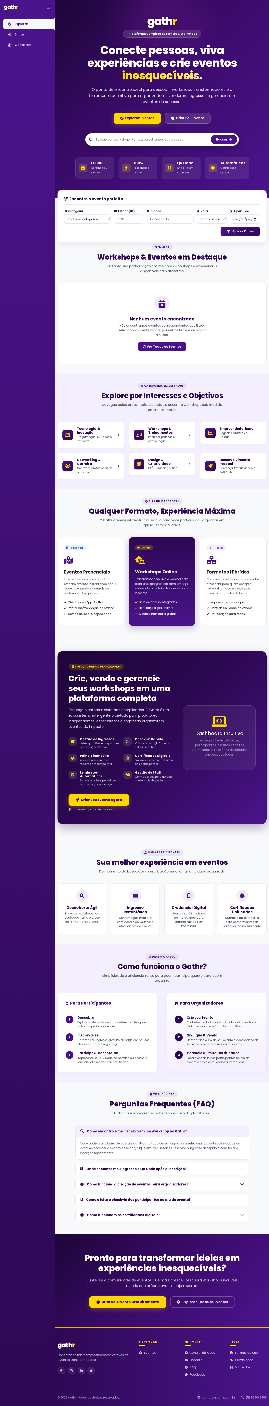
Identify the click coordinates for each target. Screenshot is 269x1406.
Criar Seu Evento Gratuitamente (130, 1302)
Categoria (75, 211)
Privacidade (244, 1360)
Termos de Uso (246, 1352)
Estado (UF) (126, 211)
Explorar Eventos (139, 118)
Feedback (197, 1374)
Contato (195, 1360)
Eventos (150, 1352)
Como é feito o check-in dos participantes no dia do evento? (138, 1199)
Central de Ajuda (202, 1352)
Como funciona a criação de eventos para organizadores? (138, 1184)
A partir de (241, 211)
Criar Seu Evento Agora (101, 799)
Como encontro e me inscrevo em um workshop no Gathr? (137, 1131)
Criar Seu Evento (190, 118)
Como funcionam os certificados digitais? (123, 1215)
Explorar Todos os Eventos (205, 1302)
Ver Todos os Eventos (164, 346)
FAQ (192, 1367)
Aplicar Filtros (242, 231)
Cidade (155, 211)
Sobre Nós (242, 1367)
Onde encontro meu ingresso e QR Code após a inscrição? (136, 1169)
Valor (204, 211)
